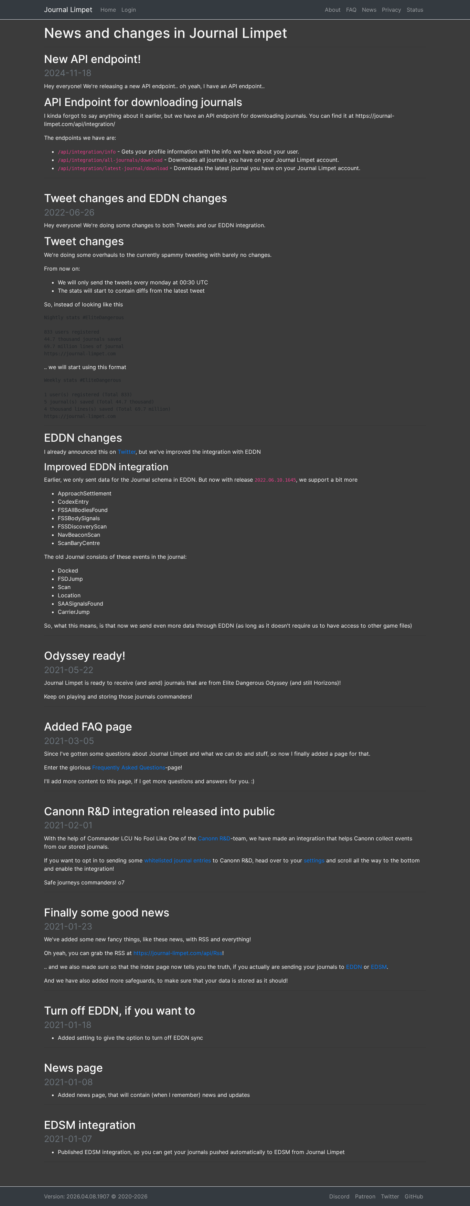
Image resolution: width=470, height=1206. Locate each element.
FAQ (351, 9)
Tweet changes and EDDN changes (135, 198)
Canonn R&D (214, 838)
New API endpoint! (92, 59)
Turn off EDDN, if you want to (119, 1010)
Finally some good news (106, 912)
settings (314, 860)
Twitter (127, 451)
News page (73, 1067)
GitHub (414, 1196)
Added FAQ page (88, 726)
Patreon (365, 1196)
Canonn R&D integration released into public (159, 811)
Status (415, 9)
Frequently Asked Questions (128, 767)
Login (128, 9)
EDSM (379, 966)
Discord (339, 1196)
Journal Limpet (68, 10)
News (369, 9)
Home (108, 9)
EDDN (354, 966)
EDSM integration (90, 1125)
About (333, 9)
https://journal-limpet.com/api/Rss (177, 953)
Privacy (391, 9)
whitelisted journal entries (177, 860)
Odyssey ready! (84, 655)
